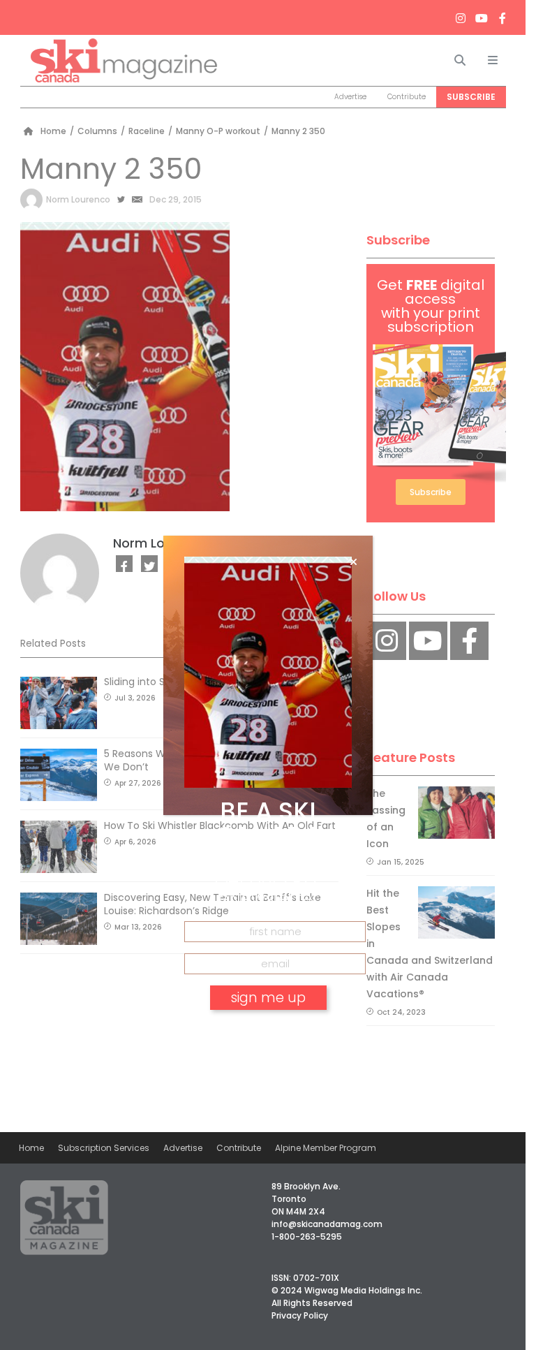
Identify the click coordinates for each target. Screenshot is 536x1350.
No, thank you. (268, 1037)
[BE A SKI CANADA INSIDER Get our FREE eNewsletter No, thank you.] (268, 675)
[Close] (353, 562)
